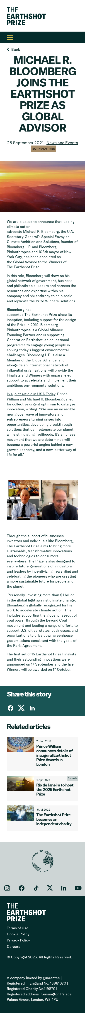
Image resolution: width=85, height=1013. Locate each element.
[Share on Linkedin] (32, 708)
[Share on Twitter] (21, 708)
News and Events (62, 142)
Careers (13, 946)
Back (15, 49)
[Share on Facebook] (10, 708)
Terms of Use (17, 928)
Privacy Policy (18, 940)
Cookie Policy (18, 934)
